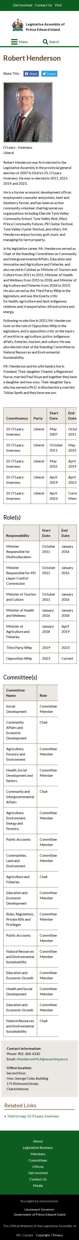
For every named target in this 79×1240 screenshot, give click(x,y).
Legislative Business (38, 1147)
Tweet (51, 74)
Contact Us (43, 5)
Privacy (58, 1235)
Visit (58, 5)
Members (38, 1154)
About (38, 1141)
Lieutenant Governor (39, 1209)
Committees (38, 1160)
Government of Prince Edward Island (40, 1214)
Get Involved (22, 5)
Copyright (43, 1235)
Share (32, 74)
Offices (38, 1166)
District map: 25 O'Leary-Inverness (33, 1116)
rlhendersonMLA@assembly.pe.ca (42, 1059)
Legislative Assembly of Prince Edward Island (45, 26)
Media (38, 1185)
